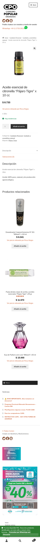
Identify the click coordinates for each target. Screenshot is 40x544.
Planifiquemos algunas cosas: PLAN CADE (20, 410)
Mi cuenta (6, 541)
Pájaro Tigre (13, 140)
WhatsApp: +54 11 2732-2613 (13, 28)
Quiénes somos (10, 525)
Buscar (20, 541)
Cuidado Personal (15, 38)
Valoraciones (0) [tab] (8, 157)
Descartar (6, 534)
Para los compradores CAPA (14, 413)
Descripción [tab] (6, 151)
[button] (34, 48)
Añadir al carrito (19, 126)
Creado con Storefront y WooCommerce (15, 434)
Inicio (6, 38)
